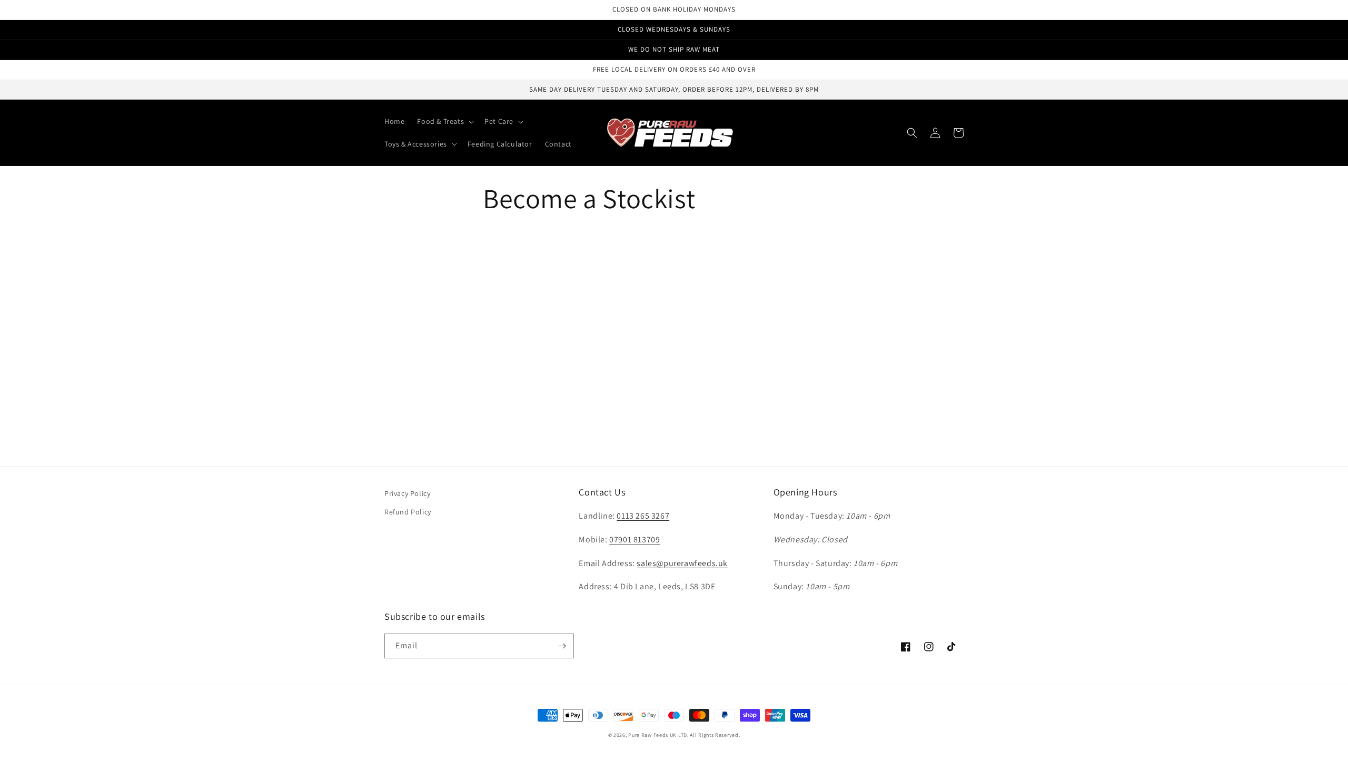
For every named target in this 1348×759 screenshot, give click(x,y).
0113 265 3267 (643, 515)
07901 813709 (634, 539)
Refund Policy (407, 512)
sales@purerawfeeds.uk (682, 563)
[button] (444, 121)
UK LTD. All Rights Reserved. (705, 735)
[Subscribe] (561, 646)
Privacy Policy (407, 493)
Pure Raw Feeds (648, 735)
